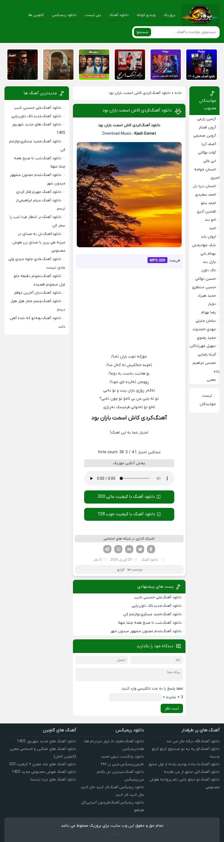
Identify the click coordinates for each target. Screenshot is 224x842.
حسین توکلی (205, 278)
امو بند (210, 219)
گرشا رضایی (207, 354)
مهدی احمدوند (204, 329)
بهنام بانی (208, 253)
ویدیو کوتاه (146, 15)
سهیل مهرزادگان (203, 346)
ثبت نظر (172, 708)
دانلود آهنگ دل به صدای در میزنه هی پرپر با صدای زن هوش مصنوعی (38, 242)
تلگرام (107, 549)
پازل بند (209, 261)
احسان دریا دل (204, 186)
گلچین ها (36, 15)
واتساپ (118, 549)
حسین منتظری (204, 287)
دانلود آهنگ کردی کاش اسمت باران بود (137, 110)
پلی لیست (93, 15)
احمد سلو (208, 203)
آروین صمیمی (204, 135)
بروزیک (169, 15)
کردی (120, 569)
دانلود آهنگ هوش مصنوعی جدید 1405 (44, 772)
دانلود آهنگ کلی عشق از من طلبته (192, 772)
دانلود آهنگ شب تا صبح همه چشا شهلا (150, 622)
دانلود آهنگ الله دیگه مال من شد (193, 741)
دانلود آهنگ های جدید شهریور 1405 (46, 741)
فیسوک (151, 549)
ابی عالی (209, 161)
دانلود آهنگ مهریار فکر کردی (38, 192)
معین (211, 379)
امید (212, 228)
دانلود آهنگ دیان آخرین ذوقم (37, 292)
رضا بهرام (208, 312)
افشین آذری (206, 211)
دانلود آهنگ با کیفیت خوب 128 (126, 514)
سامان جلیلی (206, 320)
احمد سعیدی (205, 194)
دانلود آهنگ (119, 15)
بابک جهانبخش (204, 245)
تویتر (140, 549)
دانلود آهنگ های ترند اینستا (53, 779)
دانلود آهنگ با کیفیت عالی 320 (126, 496)
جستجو (142, 32)
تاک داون (208, 270)
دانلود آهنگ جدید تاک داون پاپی (157, 605)
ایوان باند (208, 236)
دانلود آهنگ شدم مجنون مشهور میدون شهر (146, 631)
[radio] (146, 442)
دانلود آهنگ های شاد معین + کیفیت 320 (42, 764)
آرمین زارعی (206, 119)
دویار (212, 304)
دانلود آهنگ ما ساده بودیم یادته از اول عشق (184, 764)
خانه (178, 93)
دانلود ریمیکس (64, 15)
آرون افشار (207, 127)
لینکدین (129, 549)
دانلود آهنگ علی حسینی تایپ (158, 597)
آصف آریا (208, 144)
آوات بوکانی (207, 152)
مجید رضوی (206, 337)
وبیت (112, 834)
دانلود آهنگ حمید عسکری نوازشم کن (152, 614)
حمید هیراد (207, 295)
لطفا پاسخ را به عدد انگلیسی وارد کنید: (152, 688)
